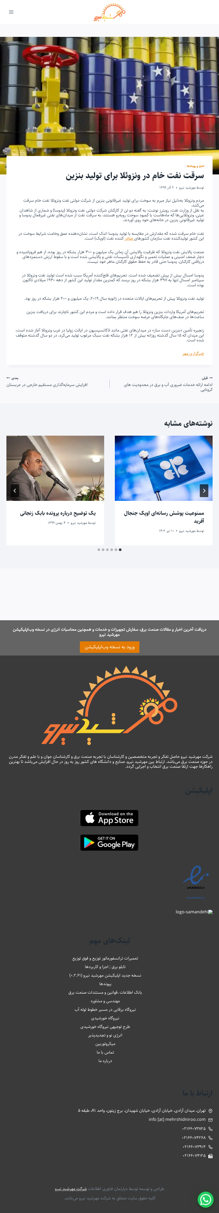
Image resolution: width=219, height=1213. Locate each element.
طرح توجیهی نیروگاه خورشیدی (105, 1026)
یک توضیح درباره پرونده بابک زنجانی (58, 513)
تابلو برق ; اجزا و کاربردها (105, 967)
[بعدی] (15, 490)
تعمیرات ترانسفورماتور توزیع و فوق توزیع (105, 958)
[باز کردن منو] (11, 12)
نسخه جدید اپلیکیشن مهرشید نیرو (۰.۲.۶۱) (105, 975)
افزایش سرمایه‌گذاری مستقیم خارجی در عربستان (47, 382)
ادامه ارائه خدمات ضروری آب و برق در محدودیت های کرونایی (168, 384)
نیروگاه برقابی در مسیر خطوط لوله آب (105, 1009)
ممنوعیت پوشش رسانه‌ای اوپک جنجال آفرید (164, 517)
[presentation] (164, 468)
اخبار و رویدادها (195, 166)
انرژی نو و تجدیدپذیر (105, 1035)
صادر (129, 238)
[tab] (120, 549)
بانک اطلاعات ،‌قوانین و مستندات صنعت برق (105, 992)
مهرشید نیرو (187, 187)
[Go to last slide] (204, 490)
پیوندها (105, 984)
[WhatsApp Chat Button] (206, 1200)
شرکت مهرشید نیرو (71, 1188)
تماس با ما (105, 1052)
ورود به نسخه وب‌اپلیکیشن (110, 647)
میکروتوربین (105, 1043)
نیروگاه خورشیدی (105, 1018)
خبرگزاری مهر (193, 353)
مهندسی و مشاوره (105, 1001)
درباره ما (105, 1061)
